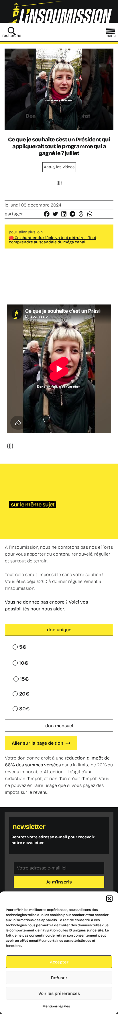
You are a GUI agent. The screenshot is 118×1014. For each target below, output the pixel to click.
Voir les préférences (59, 993)
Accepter (59, 962)
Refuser (59, 977)
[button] (109, 898)
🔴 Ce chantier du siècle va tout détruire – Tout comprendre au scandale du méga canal (52, 240)
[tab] (59, 630)
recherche (11, 35)
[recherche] (11, 31)
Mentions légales (56, 1006)
